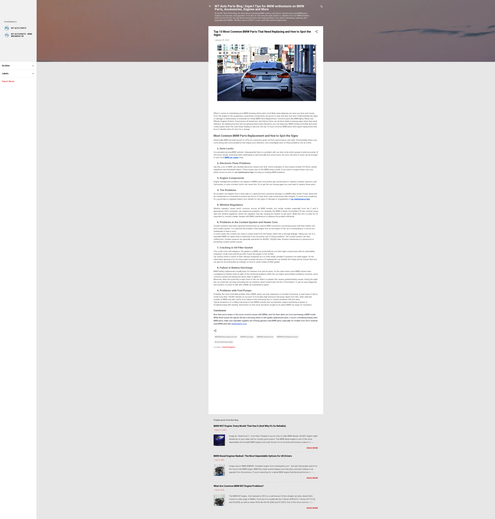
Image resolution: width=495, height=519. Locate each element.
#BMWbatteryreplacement (226, 337)
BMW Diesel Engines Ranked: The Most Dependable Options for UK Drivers (253, 456)
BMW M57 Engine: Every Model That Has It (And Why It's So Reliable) (250, 426)
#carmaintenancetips (224, 342)
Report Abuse (8, 81)
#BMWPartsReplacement (287, 337)
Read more (312, 448)
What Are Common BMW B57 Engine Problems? (239, 486)
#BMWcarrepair (246, 337)
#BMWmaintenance (265, 337)
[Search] (321, 7)
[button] (316, 32)
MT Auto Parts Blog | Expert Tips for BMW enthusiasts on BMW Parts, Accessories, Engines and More (259, 7)
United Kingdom (228, 347)
